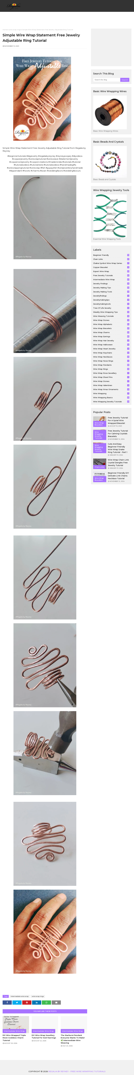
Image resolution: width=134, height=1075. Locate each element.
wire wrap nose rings (111, 361)
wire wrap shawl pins (111, 377)
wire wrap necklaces (111, 357)
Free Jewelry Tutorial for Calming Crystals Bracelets (118, 434)
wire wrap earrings (111, 336)
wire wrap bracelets (111, 328)
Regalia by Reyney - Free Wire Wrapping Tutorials (76, 1071)
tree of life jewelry (111, 308)
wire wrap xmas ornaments (111, 389)
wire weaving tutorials (111, 316)
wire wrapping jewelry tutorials (111, 402)
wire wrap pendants (111, 365)
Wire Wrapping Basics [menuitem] (30, 19)
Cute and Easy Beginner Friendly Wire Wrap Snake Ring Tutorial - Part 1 (117, 448)
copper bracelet (111, 267)
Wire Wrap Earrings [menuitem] (57, 19)
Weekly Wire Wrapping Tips (111, 312)
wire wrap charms (111, 332)
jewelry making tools (111, 292)
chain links (111, 259)
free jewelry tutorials (111, 275)
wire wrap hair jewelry (111, 340)
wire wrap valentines (111, 385)
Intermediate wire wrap (20, 996)
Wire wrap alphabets (111, 324)
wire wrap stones (111, 320)
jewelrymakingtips (111, 300)
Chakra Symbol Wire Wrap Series (111, 263)
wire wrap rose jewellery (111, 373)
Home (5, 30)
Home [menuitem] (12, 19)
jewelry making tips (111, 288)
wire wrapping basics (111, 397)
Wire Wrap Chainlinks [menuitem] (84, 19)
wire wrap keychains (111, 353)
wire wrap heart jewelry (111, 349)
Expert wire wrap (111, 271)
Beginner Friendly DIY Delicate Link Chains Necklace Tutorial (118, 476)
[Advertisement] (113, 47)
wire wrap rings (15, 30)
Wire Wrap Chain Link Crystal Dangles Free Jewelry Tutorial (118, 463)
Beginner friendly (111, 255)
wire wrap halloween (111, 345)
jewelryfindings (111, 296)
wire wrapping (111, 393)
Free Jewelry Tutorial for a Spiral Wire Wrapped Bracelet (118, 420)
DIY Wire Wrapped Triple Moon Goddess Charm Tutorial (14, 1037)
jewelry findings (111, 284)
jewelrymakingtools (111, 304)
